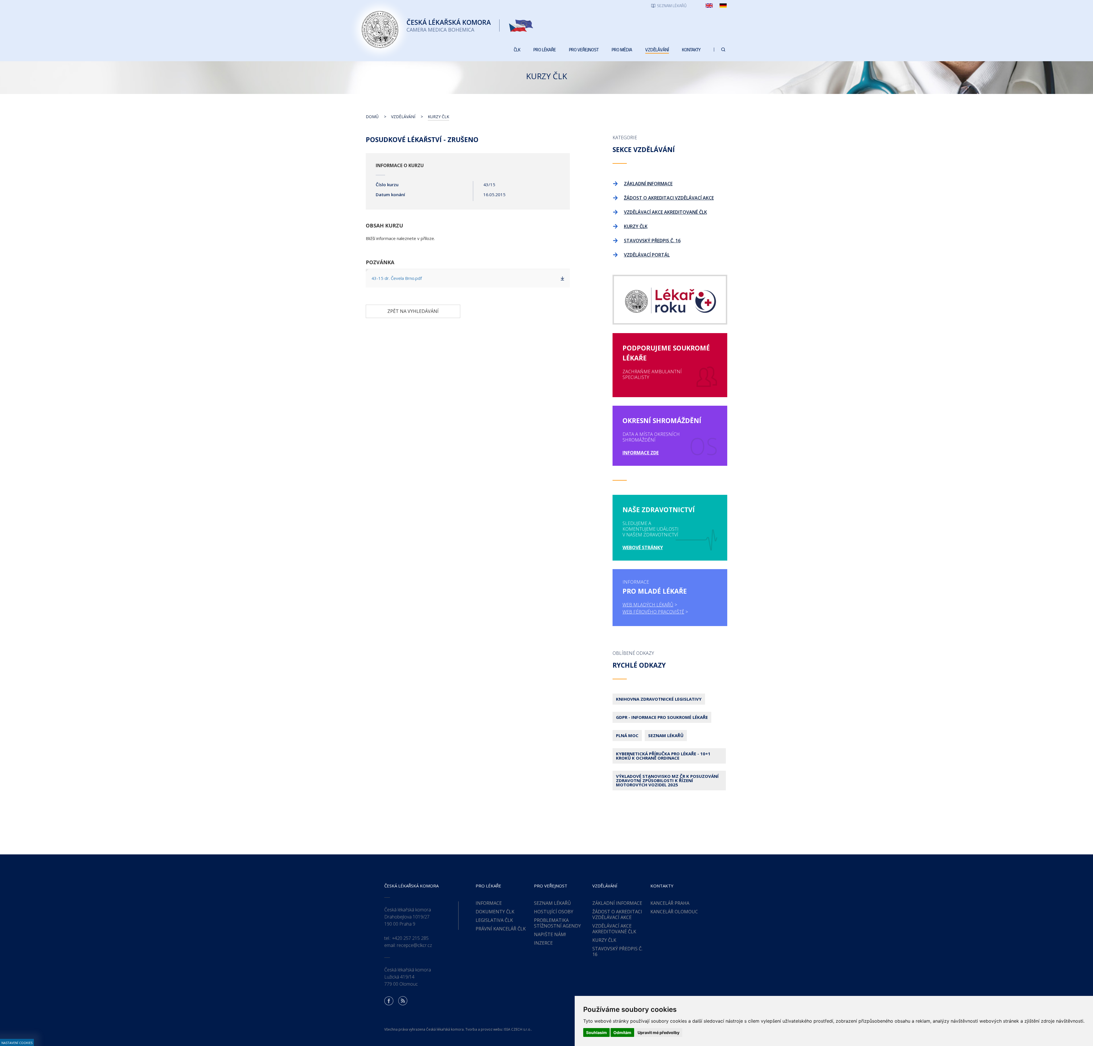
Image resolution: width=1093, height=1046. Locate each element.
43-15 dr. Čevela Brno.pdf (396, 278)
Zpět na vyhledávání (413, 311)
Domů (372, 116)
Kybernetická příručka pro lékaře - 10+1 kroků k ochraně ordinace (663, 756)
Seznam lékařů (665, 735)
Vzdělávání (403, 116)
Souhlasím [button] (596, 1032)
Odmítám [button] (622, 1032)
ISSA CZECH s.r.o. (517, 1029)
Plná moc (627, 735)
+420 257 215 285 (410, 938)
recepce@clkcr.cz (414, 945)
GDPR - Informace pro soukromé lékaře (662, 717)
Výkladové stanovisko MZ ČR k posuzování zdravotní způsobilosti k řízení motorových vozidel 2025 (667, 780)
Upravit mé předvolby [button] (658, 1032)
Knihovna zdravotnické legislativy (659, 699)
